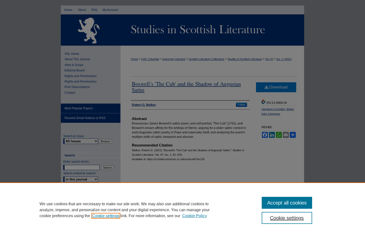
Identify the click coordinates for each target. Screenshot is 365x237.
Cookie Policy (194, 216)
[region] (182, 209)
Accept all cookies (287, 203)
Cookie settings (105, 216)
